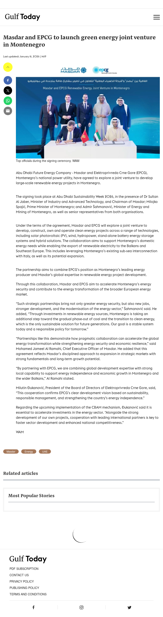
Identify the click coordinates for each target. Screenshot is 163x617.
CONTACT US (19, 575)
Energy (29, 451)
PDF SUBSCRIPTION (24, 568)
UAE (45, 451)
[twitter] (8, 90)
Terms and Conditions (28, 594)
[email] (8, 111)
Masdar (11, 451)
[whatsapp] (8, 100)
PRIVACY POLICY (22, 581)
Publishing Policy (24, 588)
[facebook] (8, 80)
